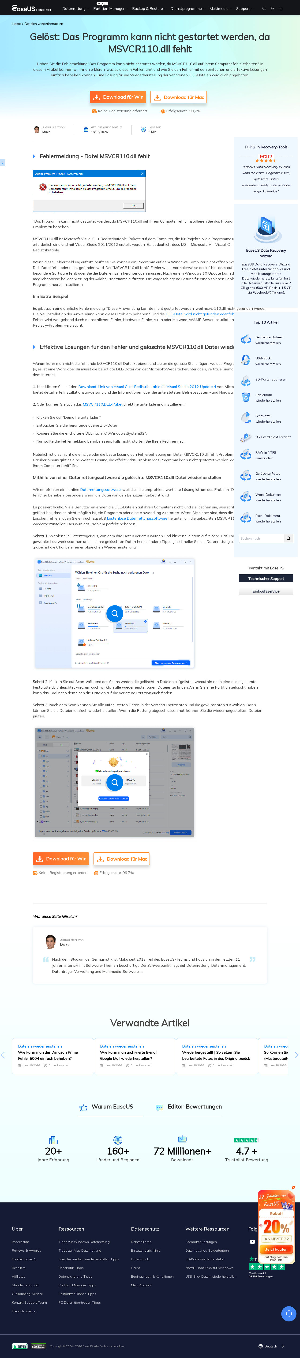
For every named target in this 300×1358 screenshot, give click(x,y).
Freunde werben (24, 1311)
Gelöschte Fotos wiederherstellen (268, 476)
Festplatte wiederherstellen (268, 419)
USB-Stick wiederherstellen (268, 361)
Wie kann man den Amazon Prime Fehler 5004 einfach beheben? (48, 1055)
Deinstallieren (141, 1242)
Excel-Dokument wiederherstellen (268, 518)
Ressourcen (71, 1229)
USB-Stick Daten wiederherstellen (210, 1276)
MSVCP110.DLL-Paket (103, 404)
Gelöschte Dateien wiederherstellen (269, 340)
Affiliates (18, 1276)
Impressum (20, 1242)
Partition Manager (108, 8)
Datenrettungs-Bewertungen (207, 1250)
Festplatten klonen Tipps (77, 1294)
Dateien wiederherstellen (44, 24)
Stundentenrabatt (25, 1285)
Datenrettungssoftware (100, 489)
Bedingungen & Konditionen (152, 1276)
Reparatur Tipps (71, 1268)
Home (16, 24)
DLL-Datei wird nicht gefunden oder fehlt (201, 314)
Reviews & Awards (26, 1250)
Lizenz (135, 1268)
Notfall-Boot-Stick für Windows (209, 1268)
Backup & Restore (147, 8)
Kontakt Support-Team (29, 1302)
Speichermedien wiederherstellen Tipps (89, 1259)
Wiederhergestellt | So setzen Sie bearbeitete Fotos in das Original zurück (216, 1055)
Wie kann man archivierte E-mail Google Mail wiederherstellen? (128, 1055)
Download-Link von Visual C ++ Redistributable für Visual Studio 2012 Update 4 (147, 386)
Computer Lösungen (201, 1242)
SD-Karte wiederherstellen (205, 1259)
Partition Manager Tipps (77, 1285)
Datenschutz (140, 1259)
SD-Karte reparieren (270, 379)
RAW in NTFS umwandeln (265, 455)
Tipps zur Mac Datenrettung (80, 1250)
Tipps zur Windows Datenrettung (84, 1242)
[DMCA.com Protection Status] (40, 1346)
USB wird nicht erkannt (273, 437)
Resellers (19, 1268)
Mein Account (141, 1285)
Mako (46, 132)
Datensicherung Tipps (75, 1276)
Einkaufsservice (266, 591)
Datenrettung (74, 8)
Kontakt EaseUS (24, 1259)
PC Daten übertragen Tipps (80, 1302)
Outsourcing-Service (27, 1294)
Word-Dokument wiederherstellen (268, 497)
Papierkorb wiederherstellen (268, 398)
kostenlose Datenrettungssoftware (137, 518)
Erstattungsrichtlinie (145, 1250)
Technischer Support (266, 578)
